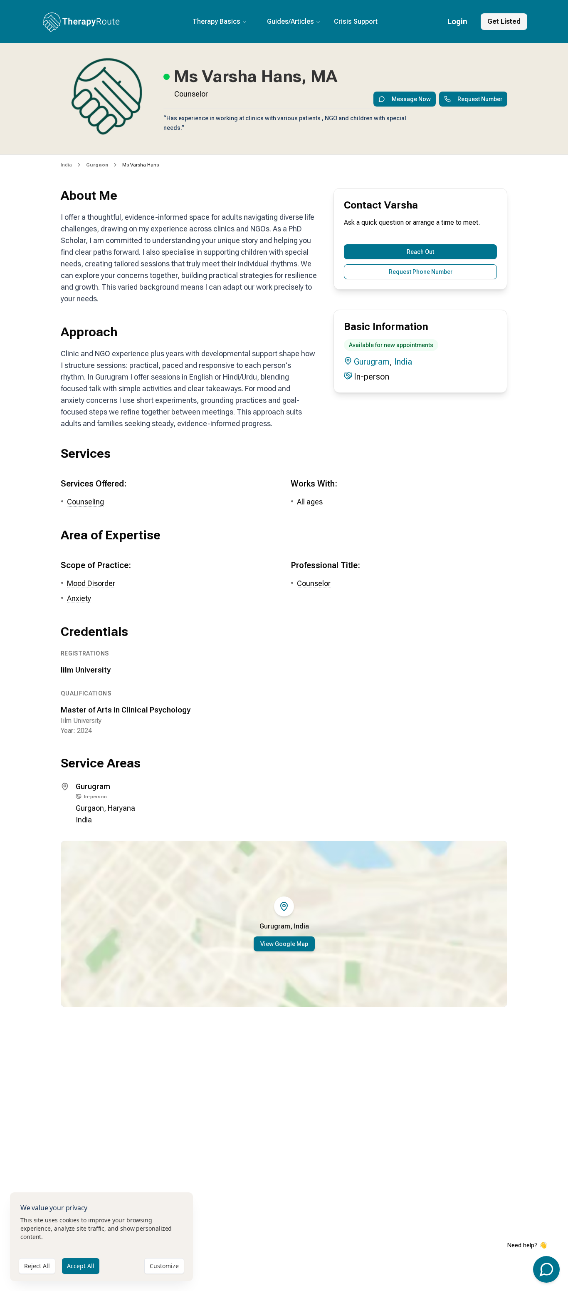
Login (457, 21)
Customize (164, 1266)
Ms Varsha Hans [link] (140, 165)
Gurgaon (90, 808)
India (66, 165)
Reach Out (420, 251)
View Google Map (284, 944)
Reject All (37, 1266)
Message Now (411, 99)
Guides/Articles (290, 21)
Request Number (479, 99)
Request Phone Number (420, 271)
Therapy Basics (216, 21)
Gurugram (372, 362)
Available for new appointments (391, 345)
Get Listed (504, 21)
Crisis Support (356, 21)
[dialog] (101, 1236)
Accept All (80, 1266)
